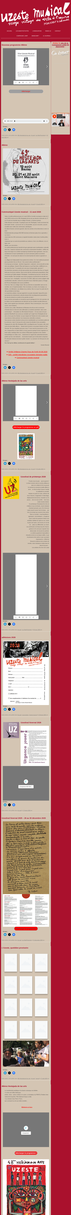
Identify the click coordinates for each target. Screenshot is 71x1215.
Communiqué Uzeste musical (28, 358)
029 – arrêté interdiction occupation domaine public (27, 355)
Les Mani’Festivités (22, 31)
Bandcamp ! (35, 35)
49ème (5, 145)
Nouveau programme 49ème (14, 45)
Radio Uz (48, 31)
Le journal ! (47, 35)
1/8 (15, 617)
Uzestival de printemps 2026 (33, 477)
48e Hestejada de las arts (24, 1081)
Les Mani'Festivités (40, 135)
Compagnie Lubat (22, 35)
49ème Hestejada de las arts (14, 381)
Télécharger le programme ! (26, 931)
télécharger (26, 91)
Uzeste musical (33, 715)
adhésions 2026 (8, 637)
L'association (25, 715)
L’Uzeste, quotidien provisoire (15, 950)
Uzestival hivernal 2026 (31, 722)
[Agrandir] (47, 150)
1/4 (15, 82)
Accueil (9, 31)
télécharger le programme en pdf (26, 427)
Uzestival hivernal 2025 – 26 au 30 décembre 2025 (24, 821)
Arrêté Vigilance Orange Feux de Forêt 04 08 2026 (27, 352)
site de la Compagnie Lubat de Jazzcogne (60, 44)
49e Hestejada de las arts (24, 135)
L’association (36, 31)
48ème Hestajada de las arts (14, 1089)
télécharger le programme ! (25, 1156)
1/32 (16, 418)
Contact (58, 31)
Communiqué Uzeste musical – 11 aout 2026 (21, 212)
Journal (37, 1081)
